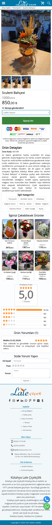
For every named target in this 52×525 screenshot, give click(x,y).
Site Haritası (27, 430)
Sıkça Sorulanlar (27, 419)
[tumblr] (42, 400)
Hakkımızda (27, 415)
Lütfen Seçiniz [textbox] (9, 112)
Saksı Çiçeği (30, 208)
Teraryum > (17, 8)
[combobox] (26, 112)
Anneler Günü (26, 199)
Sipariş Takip (27, 426)
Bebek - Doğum (41, 204)
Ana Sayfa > (7, 8)
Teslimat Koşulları (27, 470)
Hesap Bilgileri (27, 411)
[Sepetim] (42, 3)
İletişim (27, 422)
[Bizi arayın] (46, 499)
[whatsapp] (46, 506)
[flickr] (38, 400)
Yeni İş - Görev (25, 204)
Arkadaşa (40, 199)
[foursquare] (30, 400)
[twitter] (17, 400)
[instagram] (13, 400)
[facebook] (9, 400)
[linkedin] (21, 400)
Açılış (41, 208)
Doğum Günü (10, 204)
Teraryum (12, 199)
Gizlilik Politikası (27, 466)
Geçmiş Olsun (15, 208)
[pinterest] (34, 400)
